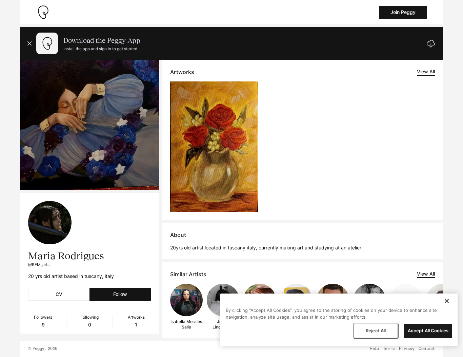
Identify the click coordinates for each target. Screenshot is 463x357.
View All (426, 71)
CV (59, 294)
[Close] (446, 301)
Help (374, 349)
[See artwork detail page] (214, 146)
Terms (389, 349)
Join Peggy (403, 12)
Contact (427, 349)
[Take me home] (43, 12)
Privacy (407, 349)
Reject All (376, 330)
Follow (120, 294)
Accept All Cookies (428, 330)
